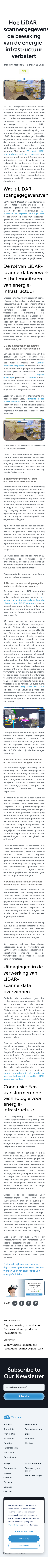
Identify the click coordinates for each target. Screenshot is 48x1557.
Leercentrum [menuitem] (31, 1424)
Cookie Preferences (15, 1553)
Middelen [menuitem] (29, 1438)
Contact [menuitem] (7, 1487)
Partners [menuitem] (7, 1482)
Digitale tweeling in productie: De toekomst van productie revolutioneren (22, 1329)
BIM (24, 71)
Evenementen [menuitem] (10, 1468)
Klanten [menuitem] (29, 1443)
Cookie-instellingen (24, 1531)
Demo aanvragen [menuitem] (33, 1475)
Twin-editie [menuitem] (9, 1434)
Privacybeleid (13, 1525)
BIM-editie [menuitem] (8, 1429)
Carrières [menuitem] (7, 1477)
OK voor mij (24, 1538)
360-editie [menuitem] (8, 1438)
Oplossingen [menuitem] (9, 1457)
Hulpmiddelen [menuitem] (10, 1448)
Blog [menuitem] (27, 1434)
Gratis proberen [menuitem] (33, 1463)
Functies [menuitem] (7, 1443)
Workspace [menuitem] (8, 1452)
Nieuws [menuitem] (7, 1473)
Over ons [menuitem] (7, 1491)
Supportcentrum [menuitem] (33, 1429)
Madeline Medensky (14, 65)
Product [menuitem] (7, 1424)
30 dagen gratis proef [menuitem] (32, 1469)
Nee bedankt (24, 1545)
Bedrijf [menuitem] (6, 1463)
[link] (12, 1416)
